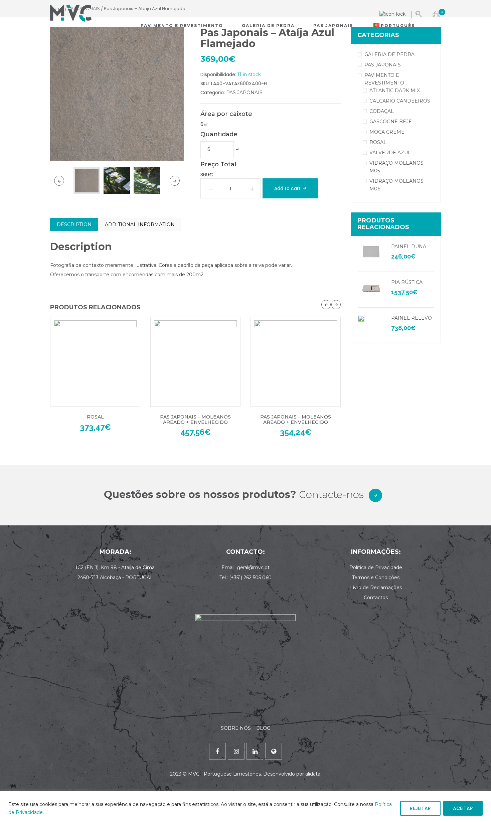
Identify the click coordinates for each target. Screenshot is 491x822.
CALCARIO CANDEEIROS (399, 101)
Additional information (140, 224)
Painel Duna (408, 246)
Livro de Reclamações (376, 588)
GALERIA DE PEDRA (389, 54)
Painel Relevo (411, 318)
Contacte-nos (331, 494)
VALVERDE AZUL (390, 153)
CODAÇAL (381, 111)
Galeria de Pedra (268, 25)
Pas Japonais (333, 25)
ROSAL (95, 417)
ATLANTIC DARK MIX (394, 91)
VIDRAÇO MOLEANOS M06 (396, 185)
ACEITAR (463, 808)
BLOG (263, 728)
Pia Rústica (407, 282)
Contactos (376, 598)
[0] (436, 13)
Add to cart (287, 188)
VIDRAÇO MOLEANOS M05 (396, 167)
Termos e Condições (375, 577)
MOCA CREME (386, 132)
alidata (312, 774)
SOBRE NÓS (236, 728)
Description (74, 224)
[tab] (74, 224)
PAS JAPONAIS (244, 93)
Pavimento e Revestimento (182, 25)
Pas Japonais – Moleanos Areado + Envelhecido (195, 419)
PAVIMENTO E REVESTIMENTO (384, 79)
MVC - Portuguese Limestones (224, 774)
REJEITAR (420, 808)
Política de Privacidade (375, 567)
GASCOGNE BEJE (390, 122)
